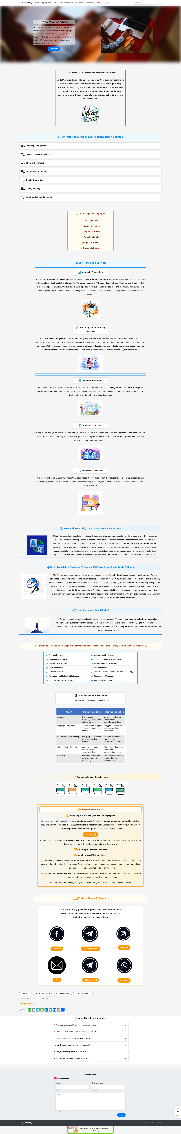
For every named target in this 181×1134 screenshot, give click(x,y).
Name (57, 1083)
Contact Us (90, 3)
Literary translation (64, 993)
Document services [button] (64, 3)
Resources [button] (79, 3)
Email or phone (97, 1083)
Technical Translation (84, 993)
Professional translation (44, 993)
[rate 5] (33, 1003)
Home (37, 3)
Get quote (54, 49)
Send (121, 1115)
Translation (26, 993)
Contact (159, 1123)
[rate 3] (28, 1003)
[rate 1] (22, 1003)
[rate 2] (25, 1003)
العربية (106, 3)
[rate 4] (30, 1003)
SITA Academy (25, 2)
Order (99, 2)
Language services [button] (48, 3)
